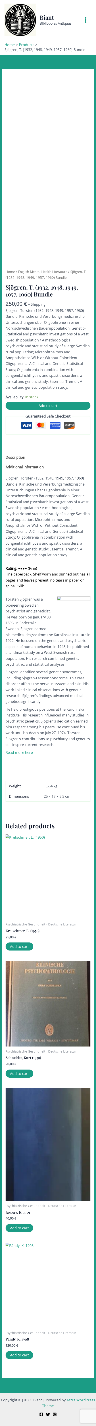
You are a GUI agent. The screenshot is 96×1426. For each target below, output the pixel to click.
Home (10, 271)
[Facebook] (41, 1414)
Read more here (19, 752)
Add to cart (48, 405)
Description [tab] (15, 457)
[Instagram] (55, 1414)
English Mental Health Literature (42, 271)
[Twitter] (48, 1414)
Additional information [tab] (25, 467)
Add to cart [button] (19, 946)
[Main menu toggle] (85, 20)
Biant (47, 17)
